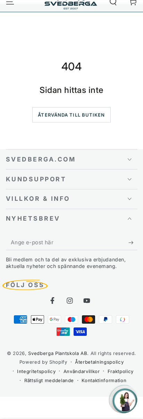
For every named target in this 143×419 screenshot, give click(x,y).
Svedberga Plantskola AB (57, 353)
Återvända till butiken (71, 115)
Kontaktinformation (104, 380)
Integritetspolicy (36, 371)
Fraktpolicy (121, 371)
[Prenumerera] (132, 242)
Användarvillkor (82, 371)
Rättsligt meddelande (49, 380)
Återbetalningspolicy (99, 362)
